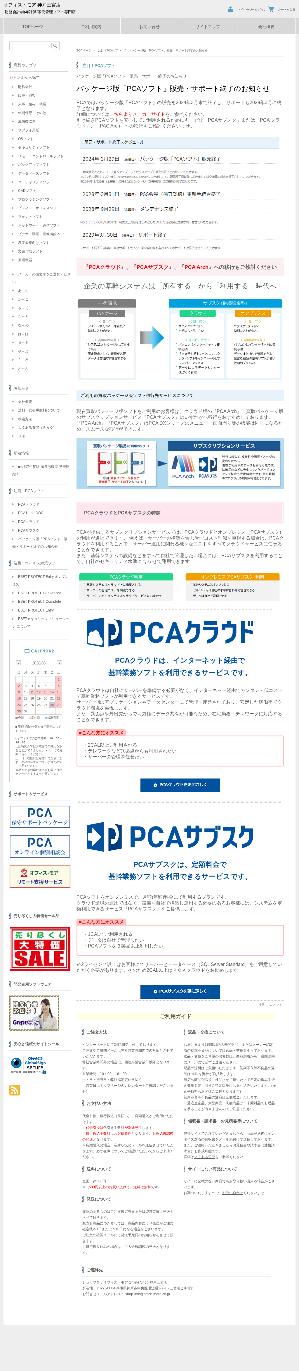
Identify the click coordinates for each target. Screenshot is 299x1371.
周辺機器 (25, 260)
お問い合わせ (232, 1193)
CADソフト (27, 191)
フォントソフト (30, 217)
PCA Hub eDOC (31, 513)
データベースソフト (34, 173)
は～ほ (23, 334)
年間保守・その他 (32, 113)
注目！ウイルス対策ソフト (36, 563)
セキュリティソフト (34, 147)
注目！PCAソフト (110, 50)
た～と (23, 316)
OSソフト (26, 139)
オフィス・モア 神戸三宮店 (32, 4)
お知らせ (21, 388)
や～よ (23, 351)
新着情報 (21, 453)
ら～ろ (23, 360)
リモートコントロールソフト (41, 156)
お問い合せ (149, 27)
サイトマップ (208, 27)
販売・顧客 (27, 96)
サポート (25, 436)
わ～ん (23, 368)
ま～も (23, 342)
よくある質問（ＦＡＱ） (37, 428)
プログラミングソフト (35, 199)
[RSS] (14, 1092)
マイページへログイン (252, 9)
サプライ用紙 (28, 130)
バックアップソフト (34, 165)
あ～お (23, 291)
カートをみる (286, 9)
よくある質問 (204, 1157)
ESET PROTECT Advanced (39, 593)
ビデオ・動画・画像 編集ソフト (43, 234)
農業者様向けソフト (34, 243)
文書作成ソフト (30, 251)
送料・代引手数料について (39, 410)
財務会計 (25, 87)
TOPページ (32, 27)
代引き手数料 (113, 1128)
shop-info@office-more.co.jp (147, 1294)
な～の (23, 325)
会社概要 (266, 27)
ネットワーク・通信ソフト (39, 225)
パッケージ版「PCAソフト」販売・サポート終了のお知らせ (132, 76)
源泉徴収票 (27, 121)
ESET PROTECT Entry (36, 610)
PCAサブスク (28, 530)
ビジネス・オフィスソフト (39, 208)
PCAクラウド (28, 504)
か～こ (23, 299)
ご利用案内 (91, 27)
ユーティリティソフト (35, 182)
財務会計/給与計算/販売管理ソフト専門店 (40, 12)
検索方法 (25, 419)
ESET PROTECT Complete (39, 602)
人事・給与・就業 (32, 104)
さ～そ (23, 308)
